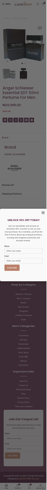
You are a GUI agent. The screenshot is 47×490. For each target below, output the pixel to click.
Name (6, 246)
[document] (23, 245)
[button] (43, 212)
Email (6, 256)
